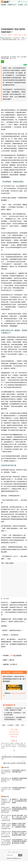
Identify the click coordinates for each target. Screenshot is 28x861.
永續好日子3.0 (12, 4)
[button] (26, 1)
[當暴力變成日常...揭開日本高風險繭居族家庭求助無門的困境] (6, 810)
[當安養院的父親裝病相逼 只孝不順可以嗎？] (6, 780)
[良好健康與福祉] (2, 62)
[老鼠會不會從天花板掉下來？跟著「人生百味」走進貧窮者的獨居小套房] (6, 834)
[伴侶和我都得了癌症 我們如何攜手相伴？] (6, 772)
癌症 (4, 725)
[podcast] (21, 1)
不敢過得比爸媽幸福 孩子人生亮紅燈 (19, 788)
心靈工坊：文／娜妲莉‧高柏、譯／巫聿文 (17, 35)
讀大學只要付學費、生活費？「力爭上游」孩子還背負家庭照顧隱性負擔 (19, 817)
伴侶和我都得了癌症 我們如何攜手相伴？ (19, 771)
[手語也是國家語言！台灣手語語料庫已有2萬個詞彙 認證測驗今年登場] (6, 842)
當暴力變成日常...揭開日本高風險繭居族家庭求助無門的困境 (19, 809)
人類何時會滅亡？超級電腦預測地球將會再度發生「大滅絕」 (14, 718)
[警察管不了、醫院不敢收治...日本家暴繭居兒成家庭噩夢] (6, 801)
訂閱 (20, 855)
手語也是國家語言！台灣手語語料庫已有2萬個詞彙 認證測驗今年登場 (19, 841)
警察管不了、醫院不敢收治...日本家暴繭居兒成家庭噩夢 (19, 800)
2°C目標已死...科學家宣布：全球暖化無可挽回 (14, 714)
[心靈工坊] (14, 733)
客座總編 (3, 4)
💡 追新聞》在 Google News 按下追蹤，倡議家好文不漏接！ (14, 709)
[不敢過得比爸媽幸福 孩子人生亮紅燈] (6, 790)
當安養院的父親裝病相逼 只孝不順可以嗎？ (19, 779)
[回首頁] (5, 2)
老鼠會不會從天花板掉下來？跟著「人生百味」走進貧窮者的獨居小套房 (19, 833)
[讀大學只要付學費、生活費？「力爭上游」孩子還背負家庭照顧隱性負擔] (6, 818)
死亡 (23, 725)
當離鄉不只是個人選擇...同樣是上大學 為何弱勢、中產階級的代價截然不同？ (19, 825)
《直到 (12, 655)
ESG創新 (20, 4)
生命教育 (10, 725)
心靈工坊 (14, 741)
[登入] (24, 1)
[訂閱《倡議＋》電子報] (14, 687)
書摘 (17, 725)
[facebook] (19, 1)
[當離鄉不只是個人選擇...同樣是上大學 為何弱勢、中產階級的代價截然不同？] (6, 826)
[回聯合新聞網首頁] (2, 2)
